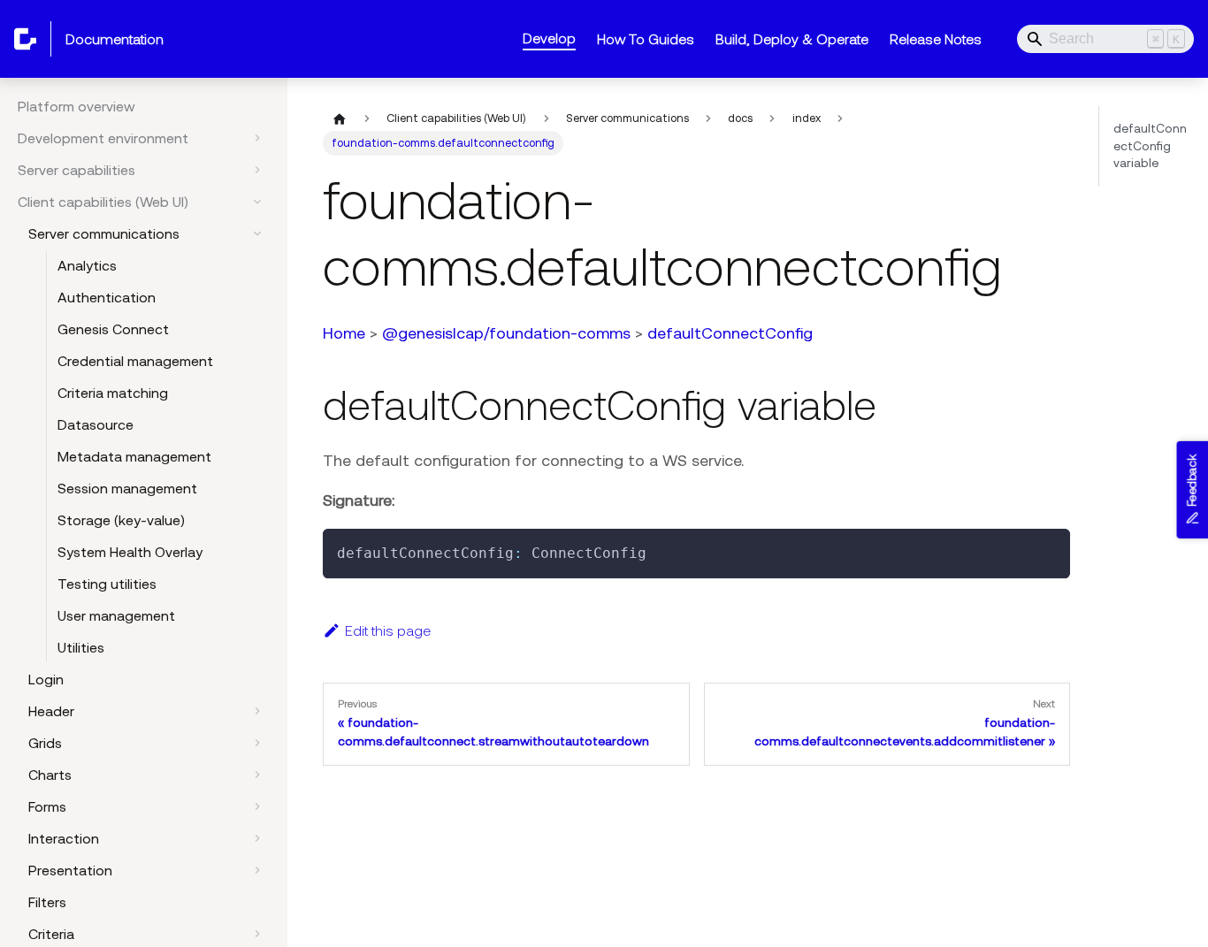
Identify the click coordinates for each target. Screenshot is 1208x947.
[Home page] (339, 118)
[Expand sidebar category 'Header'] (257, 711)
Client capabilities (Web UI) (103, 202)
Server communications (104, 233)
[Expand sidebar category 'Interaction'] (257, 838)
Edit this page (388, 630)
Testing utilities (107, 584)
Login (46, 679)
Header (51, 711)
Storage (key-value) (121, 520)
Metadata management (134, 456)
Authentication (106, 297)
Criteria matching (112, 393)
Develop (549, 38)
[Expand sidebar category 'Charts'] (257, 774)
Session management (127, 488)
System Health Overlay (130, 552)
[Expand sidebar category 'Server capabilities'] (257, 170)
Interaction (63, 838)
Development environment (103, 138)
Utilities (80, 647)
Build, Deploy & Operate (791, 39)
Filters (47, 902)
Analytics (87, 265)
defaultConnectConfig (730, 333)
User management (116, 615)
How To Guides (645, 39)
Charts (50, 775)
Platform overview (76, 106)
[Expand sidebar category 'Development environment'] (257, 138)
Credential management (135, 361)
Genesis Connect (113, 329)
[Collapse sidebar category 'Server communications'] (257, 233)
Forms (47, 806)
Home (344, 333)
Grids (45, 743)
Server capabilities (76, 170)
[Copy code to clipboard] (1048, 550)
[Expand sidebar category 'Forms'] (257, 806)
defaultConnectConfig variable (1150, 145)
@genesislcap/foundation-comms (506, 333)
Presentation (70, 870)
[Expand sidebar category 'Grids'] (257, 743)
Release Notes (936, 39)
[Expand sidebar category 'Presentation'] (257, 870)
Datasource (95, 424)
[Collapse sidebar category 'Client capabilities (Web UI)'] (257, 201)
